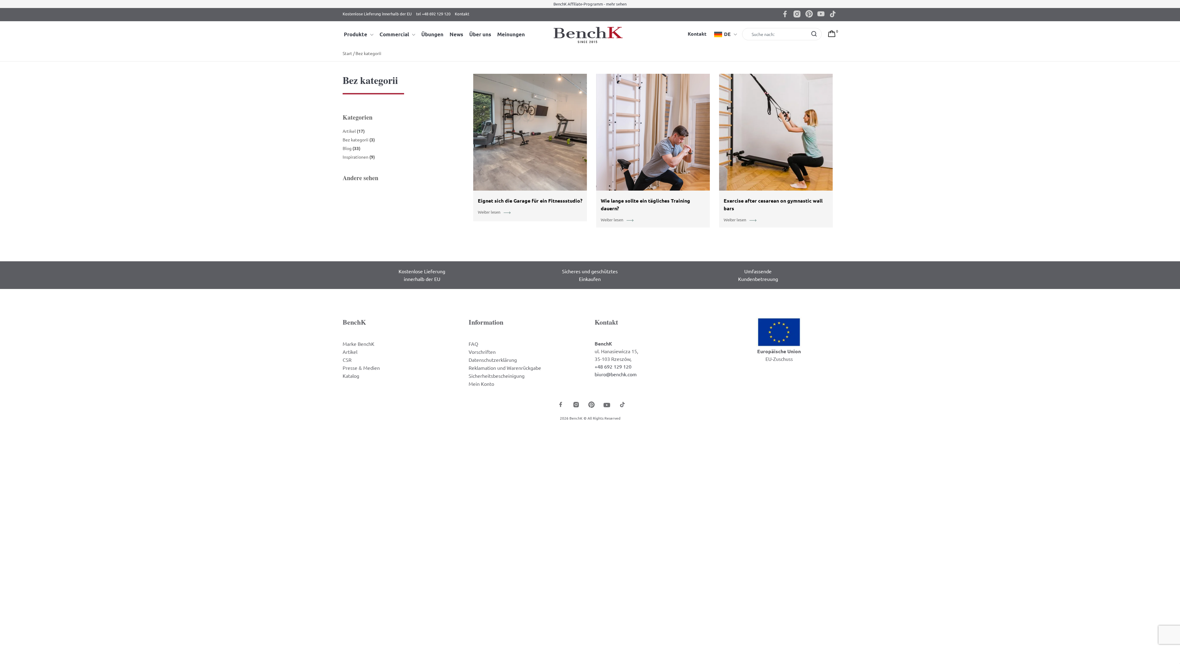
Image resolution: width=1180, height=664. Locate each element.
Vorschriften (482, 352)
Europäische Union (779, 351)
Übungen (432, 34)
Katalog (351, 376)
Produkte (355, 34)
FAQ (473, 344)
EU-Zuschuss (779, 359)
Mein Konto (481, 384)
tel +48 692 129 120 (433, 13)
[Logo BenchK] (590, 34)
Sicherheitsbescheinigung (497, 376)
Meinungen (511, 34)
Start (347, 53)
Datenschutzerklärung (493, 360)
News (456, 34)
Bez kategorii (359, 139)
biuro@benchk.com (616, 374)
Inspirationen (359, 157)
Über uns (480, 34)
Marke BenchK (358, 344)
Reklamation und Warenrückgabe (505, 368)
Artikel (354, 131)
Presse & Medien (361, 368)
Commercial (394, 34)
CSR (347, 360)
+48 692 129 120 (613, 366)
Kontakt (462, 13)
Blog (351, 148)
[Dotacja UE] (779, 331)
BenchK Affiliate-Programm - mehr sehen (590, 3)
